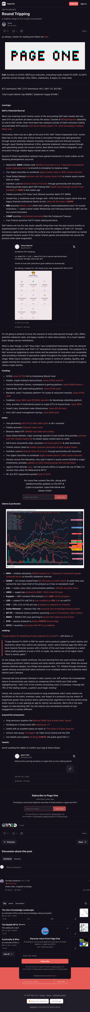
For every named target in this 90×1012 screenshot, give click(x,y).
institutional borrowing (32, 216)
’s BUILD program (61, 596)
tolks (10, 23)
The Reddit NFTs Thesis (13, 925)
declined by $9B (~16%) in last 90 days (44, 592)
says (30, 467)
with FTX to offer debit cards (34, 423)
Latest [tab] (10, 903)
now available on (43, 600)
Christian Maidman (13, 880)
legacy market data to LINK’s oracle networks (61, 172)
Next (81, 842)
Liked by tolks (12, 883)
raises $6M (76, 404)
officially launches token (67, 588)
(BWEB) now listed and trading (39, 431)
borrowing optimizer (53, 443)
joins (46, 596)
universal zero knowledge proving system (60, 609)
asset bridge (52, 621)
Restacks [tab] (17, 859)
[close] (67, 928)
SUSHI (70, 201)
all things (34, 737)
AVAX (21, 190)
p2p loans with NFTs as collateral (39, 625)
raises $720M (19, 376)
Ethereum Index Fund (32, 427)
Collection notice (59, 995)
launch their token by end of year (58, 617)
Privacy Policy (62, 969)
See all (6, 954)
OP (52, 600)
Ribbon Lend (26, 205)
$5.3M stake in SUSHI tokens (53, 581)
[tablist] (12, 859)
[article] (45, 914)
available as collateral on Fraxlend (53, 604)
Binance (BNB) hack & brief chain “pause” (52, 720)
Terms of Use (56, 967)
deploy (35, 621)
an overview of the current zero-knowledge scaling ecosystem (27, 913)
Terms (48, 995)
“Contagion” (30, 733)
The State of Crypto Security (60, 729)
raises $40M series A (73, 384)
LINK (51, 596)
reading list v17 (43, 724)
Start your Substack (39, 1001)
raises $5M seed (51, 412)
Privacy (42, 995)
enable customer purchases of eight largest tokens (53, 447)
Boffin (14, 930)
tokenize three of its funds (35, 184)
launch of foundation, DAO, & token (66, 613)
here (46, 37)
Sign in (84, 4)
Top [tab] (4, 903)
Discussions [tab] (19, 903)
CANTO (42, 621)
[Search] (85, 903)
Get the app (56, 1001)
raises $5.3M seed (57, 408)
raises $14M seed (52, 388)
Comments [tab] (7, 859)
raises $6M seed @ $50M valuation (32, 400)
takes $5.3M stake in (57, 201)
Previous (11, 842)
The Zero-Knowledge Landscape (18, 910)
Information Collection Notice (44, 969)
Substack (33, 1007)
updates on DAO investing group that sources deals (51, 463)
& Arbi (57, 600)
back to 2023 (44, 474)
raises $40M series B (53, 380)
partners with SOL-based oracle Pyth (44, 176)
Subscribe (73, 4)
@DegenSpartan (69, 119)
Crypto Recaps (9, 10)
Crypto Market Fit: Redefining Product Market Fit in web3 (29, 636)
